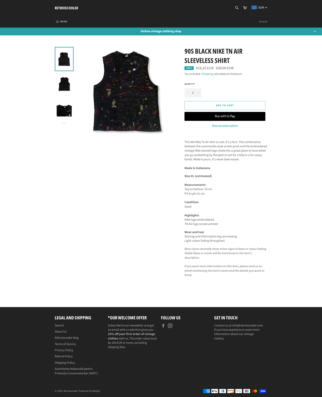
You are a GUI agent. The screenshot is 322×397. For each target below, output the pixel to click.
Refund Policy (64, 356)
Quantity (189, 84)
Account (263, 21)
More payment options (225, 126)
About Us (61, 331)
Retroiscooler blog (67, 338)
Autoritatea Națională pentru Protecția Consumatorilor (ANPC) (76, 371)
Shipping (207, 74)
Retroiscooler (66, 7)
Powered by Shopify (89, 391)
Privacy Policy (64, 350)
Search (59, 325)
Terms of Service (65, 344)
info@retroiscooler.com (247, 325)
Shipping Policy (65, 363)
